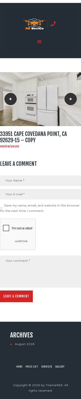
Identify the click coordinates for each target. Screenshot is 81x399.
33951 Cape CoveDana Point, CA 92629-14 (9, 99)
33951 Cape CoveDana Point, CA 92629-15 (75, 99)
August (25, 344)
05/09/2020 (9, 146)
